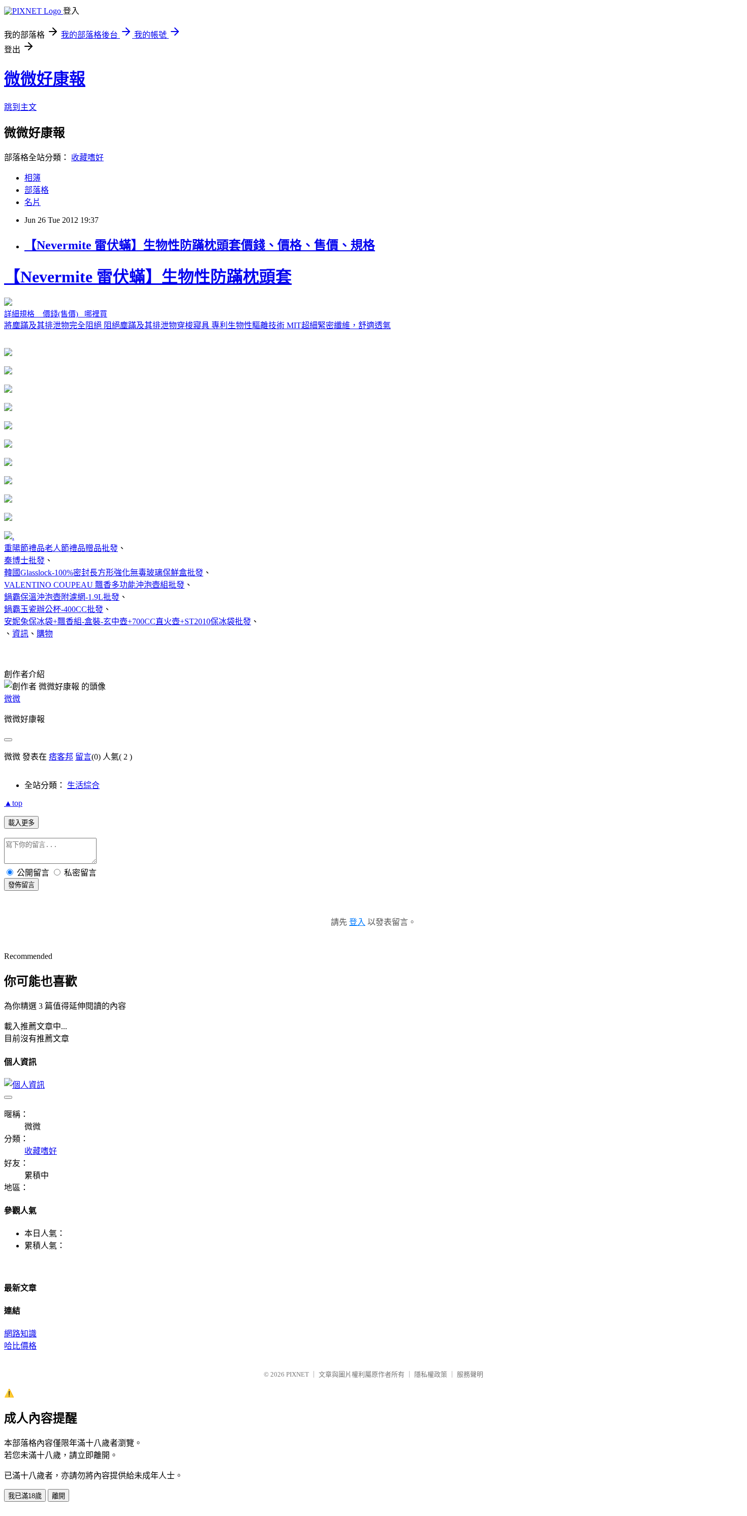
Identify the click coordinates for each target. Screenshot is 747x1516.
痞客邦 (61, 756)
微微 (12, 698)
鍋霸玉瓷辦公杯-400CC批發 (53, 609)
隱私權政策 (430, 1374)
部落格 (36, 190)
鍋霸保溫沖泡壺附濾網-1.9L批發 (61, 597)
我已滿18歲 (25, 1496)
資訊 (20, 633)
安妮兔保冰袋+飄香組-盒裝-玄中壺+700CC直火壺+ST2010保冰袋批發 (127, 621)
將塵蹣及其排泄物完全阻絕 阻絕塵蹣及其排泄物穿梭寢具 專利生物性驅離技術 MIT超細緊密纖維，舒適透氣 (197, 299)
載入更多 (21, 823)
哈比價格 (20, 1346)
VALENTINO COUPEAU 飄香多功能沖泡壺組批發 (94, 584)
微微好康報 (44, 79)
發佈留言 (21, 885)
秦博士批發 (24, 560)
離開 (58, 1496)
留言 (83, 756)
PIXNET (297, 1374)
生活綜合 (83, 785)
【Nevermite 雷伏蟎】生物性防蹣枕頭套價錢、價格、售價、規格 (199, 245)
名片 (32, 202)
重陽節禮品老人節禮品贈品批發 (61, 548)
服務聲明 (470, 1374)
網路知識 (20, 1333)
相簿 (32, 177)
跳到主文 (20, 107)
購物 (45, 633)
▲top (13, 803)
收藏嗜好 (87, 157)
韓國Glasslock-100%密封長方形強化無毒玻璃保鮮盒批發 (103, 572)
